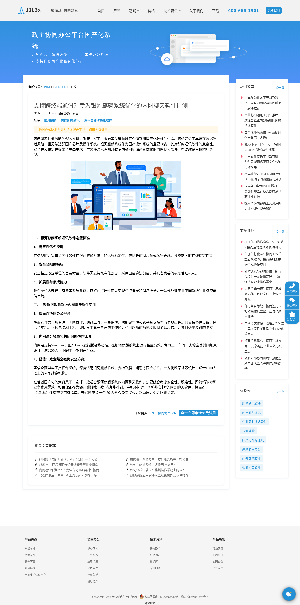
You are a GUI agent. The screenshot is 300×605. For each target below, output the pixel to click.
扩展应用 (218, 555)
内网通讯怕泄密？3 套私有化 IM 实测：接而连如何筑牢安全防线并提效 (71, 470)
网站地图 (150, 603)
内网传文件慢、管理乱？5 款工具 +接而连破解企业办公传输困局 (264, 329)
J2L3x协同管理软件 (163, 413)
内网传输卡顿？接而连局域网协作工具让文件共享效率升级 (262, 294)
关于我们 (196, 11)
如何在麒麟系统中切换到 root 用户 (153, 464)
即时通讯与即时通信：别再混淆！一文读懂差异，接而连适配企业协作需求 (71, 459)
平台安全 (218, 568)
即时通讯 (155, 555)
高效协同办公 (251, 449)
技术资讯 (171, 11)
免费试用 (273, 10)
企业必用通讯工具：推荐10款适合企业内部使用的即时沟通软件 (262, 120)
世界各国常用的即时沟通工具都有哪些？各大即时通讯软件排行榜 (262, 191)
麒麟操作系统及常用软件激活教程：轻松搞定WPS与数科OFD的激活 (162, 459)
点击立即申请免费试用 (198, 413)
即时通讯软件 (251, 403)
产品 (116, 11)
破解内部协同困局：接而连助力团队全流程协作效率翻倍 (262, 363)
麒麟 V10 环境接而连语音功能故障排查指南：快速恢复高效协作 (71, 464)
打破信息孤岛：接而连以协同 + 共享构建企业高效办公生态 (263, 346)
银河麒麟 (248, 431)
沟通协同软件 (251, 468)
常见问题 (15, 153)
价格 (151, 11)
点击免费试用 (98, 129)
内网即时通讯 (251, 412)
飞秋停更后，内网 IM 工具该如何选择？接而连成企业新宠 (71, 475)
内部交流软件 (251, 458)
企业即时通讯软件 (254, 421)
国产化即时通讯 (253, 440)
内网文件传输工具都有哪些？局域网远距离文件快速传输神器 (262, 162)
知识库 (154, 561)
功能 (133, 11)
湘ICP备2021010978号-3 (194, 596)
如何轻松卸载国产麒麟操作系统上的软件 (157, 470)
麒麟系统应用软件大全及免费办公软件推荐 (159, 475)
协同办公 (155, 548)
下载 (215, 11)
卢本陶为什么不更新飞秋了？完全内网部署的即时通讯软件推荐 (262, 103)
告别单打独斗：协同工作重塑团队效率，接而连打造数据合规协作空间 (262, 259)
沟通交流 (218, 548)
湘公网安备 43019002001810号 (161, 596)
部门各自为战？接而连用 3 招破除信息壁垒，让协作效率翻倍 (262, 311)
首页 (101, 11)
